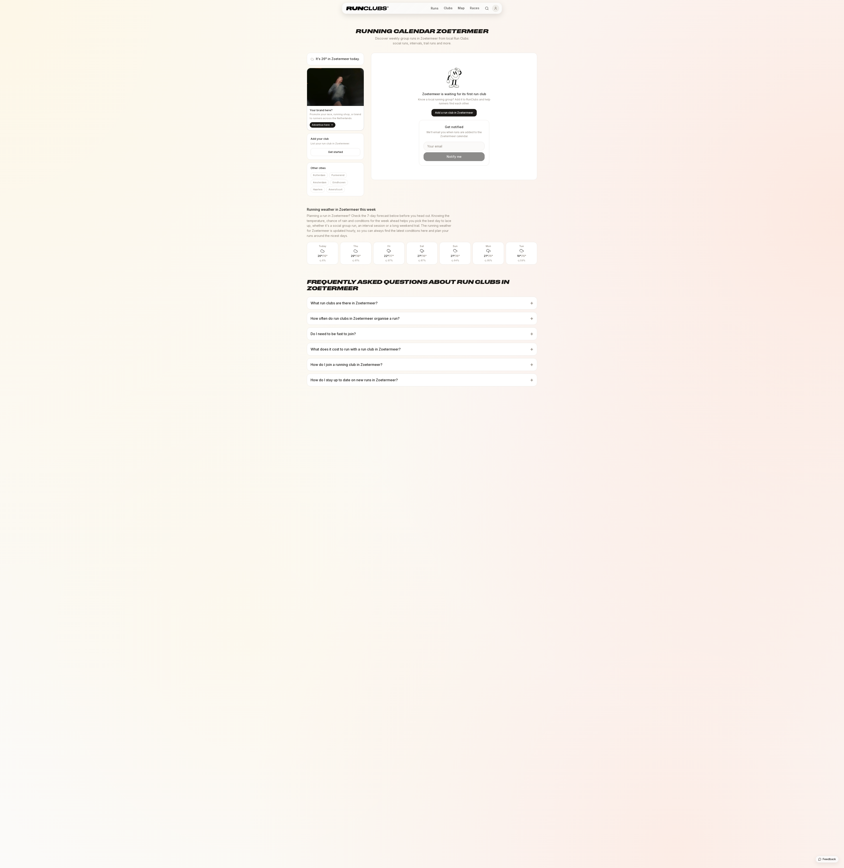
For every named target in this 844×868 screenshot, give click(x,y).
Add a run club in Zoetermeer (454, 112)
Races (474, 8)
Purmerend (337, 175)
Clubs (448, 8)
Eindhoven (339, 182)
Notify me (454, 156)
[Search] (487, 8)
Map (461, 8)
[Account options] (496, 8)
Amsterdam (319, 182)
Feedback (829, 859)
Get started (335, 152)
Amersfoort (335, 189)
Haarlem (317, 189)
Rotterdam (319, 175)
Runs (434, 8)
